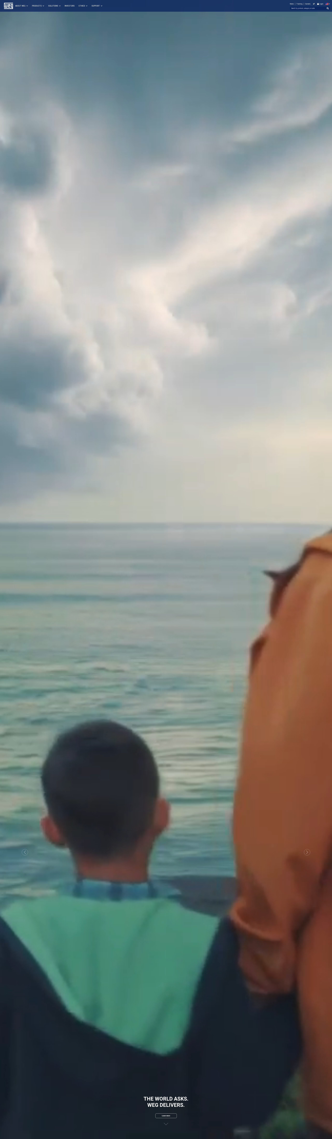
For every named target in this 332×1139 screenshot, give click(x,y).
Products (37, 6)
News (292, 4)
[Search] (328, 8)
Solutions (53, 6)
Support (96, 6)
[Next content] (166, 1123)
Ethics (82, 6)
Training (299, 4)
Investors (70, 6)
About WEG (20, 6)
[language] (327, 4)
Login (321, 4)
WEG (7, 6)
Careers (307, 4)
